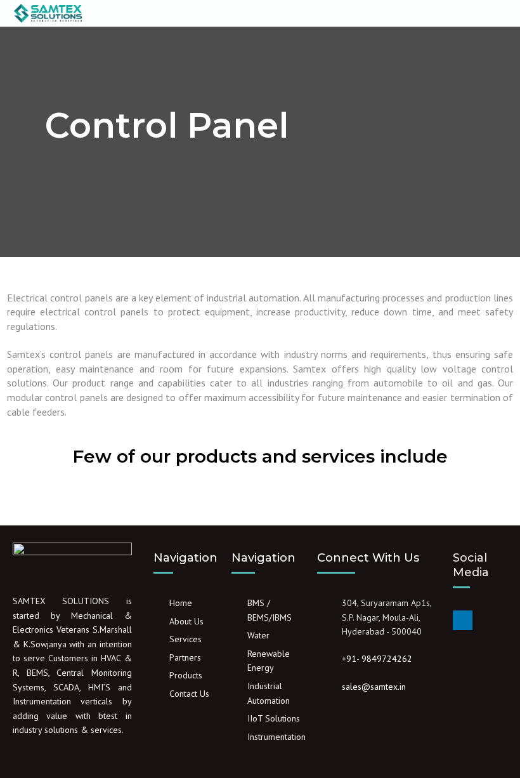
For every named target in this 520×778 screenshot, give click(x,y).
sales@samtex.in (374, 686)
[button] (266, 13)
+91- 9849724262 (377, 658)
